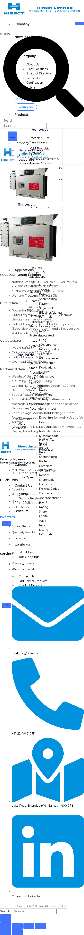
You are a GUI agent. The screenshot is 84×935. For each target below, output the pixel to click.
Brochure (22, 511)
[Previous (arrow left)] (5, 932)
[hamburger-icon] (79, 23)
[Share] (28, 926)
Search (5, 34)
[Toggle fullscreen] (17, 926)
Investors (7, 517)
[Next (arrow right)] (17, 932)
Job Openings (29, 477)
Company (22, 24)
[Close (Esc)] (40, 926)
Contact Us (23, 485)
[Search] (5, 918)
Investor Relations (29, 275)
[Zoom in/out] (5, 926)
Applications (24, 270)
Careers (21, 464)
